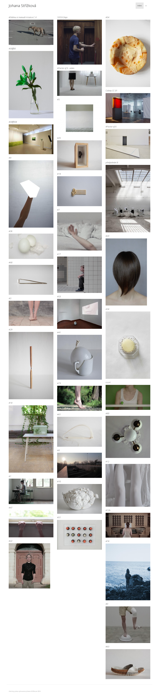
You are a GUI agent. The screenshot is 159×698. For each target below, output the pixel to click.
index (140, 5)
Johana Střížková (22, 5)
